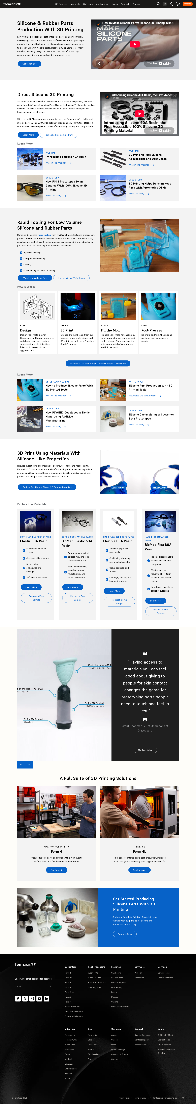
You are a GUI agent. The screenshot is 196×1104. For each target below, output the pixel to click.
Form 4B (68, 977)
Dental (114, 992)
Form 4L (68, 982)
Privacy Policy (124, 1098)
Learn (115, 4)
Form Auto (69, 992)
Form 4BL (69, 987)
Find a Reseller (164, 1044)
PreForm (138, 973)
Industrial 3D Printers (74, 1011)
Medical (114, 997)
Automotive (70, 1044)
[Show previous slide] (21, 764)
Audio (67, 1078)
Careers (114, 1039)
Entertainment (71, 1068)
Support (125, 4)
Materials (75, 4)
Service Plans (164, 973)
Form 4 (68, 973)
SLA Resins (116, 973)
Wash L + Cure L (95, 977)
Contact (137, 4)
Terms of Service (141, 1098)
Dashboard (139, 977)
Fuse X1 (68, 997)
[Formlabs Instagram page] (32, 998)
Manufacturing (71, 1039)
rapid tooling (44, 234)
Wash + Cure (94, 973)
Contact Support (142, 1039)
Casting (114, 1001)
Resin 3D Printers (72, 1006)
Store (187, 4)
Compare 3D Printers (74, 1016)
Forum (91, 1059)
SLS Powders (117, 977)
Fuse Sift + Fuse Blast (97, 982)
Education (69, 1064)
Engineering (116, 987)
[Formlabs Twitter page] (25, 998)
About (114, 1035)
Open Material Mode (120, 1006)
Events (91, 1049)
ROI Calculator (94, 1054)
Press (113, 1044)
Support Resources (143, 1035)
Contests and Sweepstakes (165, 1098)
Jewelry (68, 1073)
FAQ (183, 1098)
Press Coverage (118, 1049)
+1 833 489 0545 (165, 1035)
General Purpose (118, 982)
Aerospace (69, 1049)
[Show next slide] (29, 764)
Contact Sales (164, 1039)
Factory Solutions (165, 977)
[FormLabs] (12, 4)
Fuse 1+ (68, 1001)
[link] (56, 833)
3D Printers (61, 4)
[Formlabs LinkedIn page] (46, 998)
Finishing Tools (94, 987)
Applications (102, 4)
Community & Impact (120, 1054)
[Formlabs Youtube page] (39, 998)
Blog (90, 1039)
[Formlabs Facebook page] (18, 998)
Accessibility (140, 1044)
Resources (92, 1044)
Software (88, 4)
